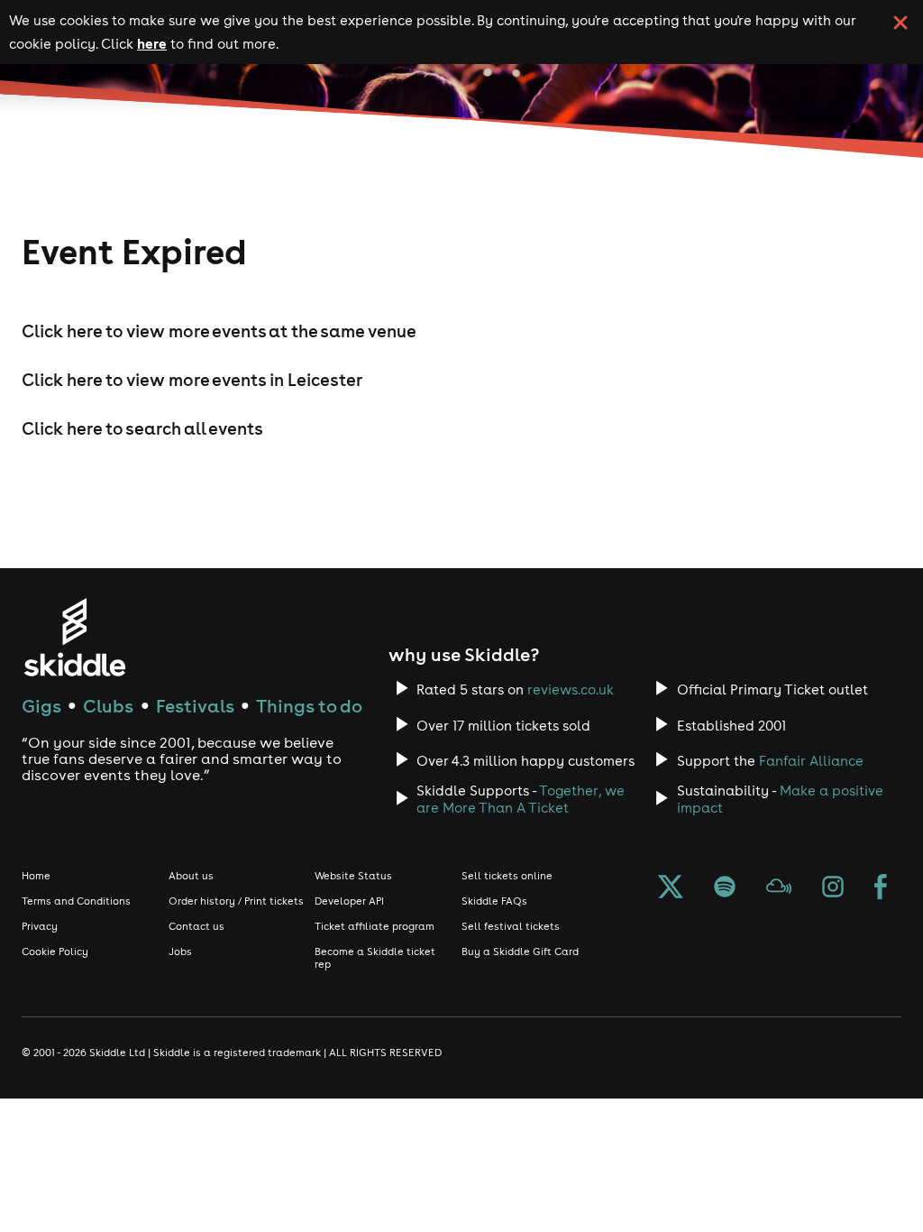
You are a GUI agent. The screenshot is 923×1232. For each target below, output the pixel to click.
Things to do (309, 705)
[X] (671, 888)
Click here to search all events (142, 428)
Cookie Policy (55, 951)
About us (191, 875)
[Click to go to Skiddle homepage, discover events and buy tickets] (74, 637)
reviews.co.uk (570, 689)
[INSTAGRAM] (833, 888)
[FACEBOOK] (880, 888)
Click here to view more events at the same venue (219, 331)
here (152, 43)
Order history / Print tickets (236, 901)
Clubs (108, 705)
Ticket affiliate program (374, 926)
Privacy (40, 926)
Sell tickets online (507, 875)
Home (36, 875)
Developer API (349, 901)
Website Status (353, 875)
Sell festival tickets (511, 926)
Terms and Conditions (76, 901)
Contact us (196, 926)
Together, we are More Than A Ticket (520, 799)
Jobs (180, 951)
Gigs (41, 705)
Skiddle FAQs (494, 901)
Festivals (195, 705)
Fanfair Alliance (811, 760)
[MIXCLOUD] (779, 888)
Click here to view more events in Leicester (192, 380)
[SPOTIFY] (725, 888)
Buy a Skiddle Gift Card (520, 951)
